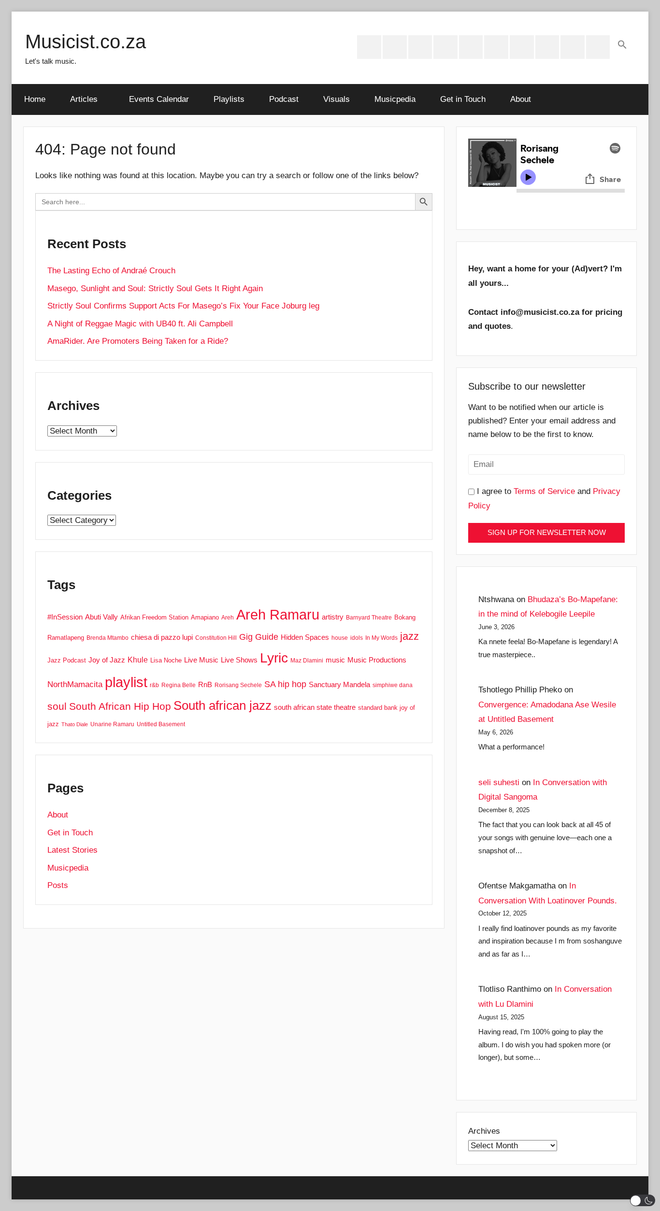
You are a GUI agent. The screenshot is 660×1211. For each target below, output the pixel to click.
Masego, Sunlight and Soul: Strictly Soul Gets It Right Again (155, 288)
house (339, 637)
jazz (409, 636)
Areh (227, 617)
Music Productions (376, 660)
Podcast (284, 99)
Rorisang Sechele (238, 685)
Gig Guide (258, 637)
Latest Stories (72, 850)
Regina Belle (178, 685)
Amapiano (205, 617)
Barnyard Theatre (369, 617)
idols (356, 637)
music (335, 660)
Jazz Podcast (66, 660)
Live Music (201, 660)
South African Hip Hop (120, 706)
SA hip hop (285, 684)
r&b (154, 685)
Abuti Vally (101, 617)
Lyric (274, 657)
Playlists (229, 99)
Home (34, 99)
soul (57, 706)
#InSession (65, 617)
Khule (138, 659)
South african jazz (222, 705)
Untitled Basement (161, 724)
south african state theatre (315, 707)
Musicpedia (395, 99)
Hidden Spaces (305, 637)
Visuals (336, 99)
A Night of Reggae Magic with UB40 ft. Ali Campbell (140, 323)
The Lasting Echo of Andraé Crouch (111, 270)
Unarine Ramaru (112, 724)
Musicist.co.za (85, 41)
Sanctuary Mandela (339, 685)
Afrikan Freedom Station (154, 617)
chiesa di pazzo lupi (162, 637)
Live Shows (239, 660)
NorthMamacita (74, 684)
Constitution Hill (216, 637)
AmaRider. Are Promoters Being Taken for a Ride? (137, 341)
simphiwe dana (393, 685)
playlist (126, 682)
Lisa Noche (166, 660)
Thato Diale (74, 724)
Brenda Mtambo (107, 637)
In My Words (381, 637)
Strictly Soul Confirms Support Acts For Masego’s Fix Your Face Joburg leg (183, 305)
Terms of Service (544, 491)
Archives (484, 1131)
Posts (57, 885)
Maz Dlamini (306, 660)
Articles (84, 99)
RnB (205, 685)
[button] (622, 45)
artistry (333, 617)
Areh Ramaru (277, 614)
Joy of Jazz (106, 660)
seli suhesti (498, 782)
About (520, 99)
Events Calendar (159, 99)
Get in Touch (463, 99)
